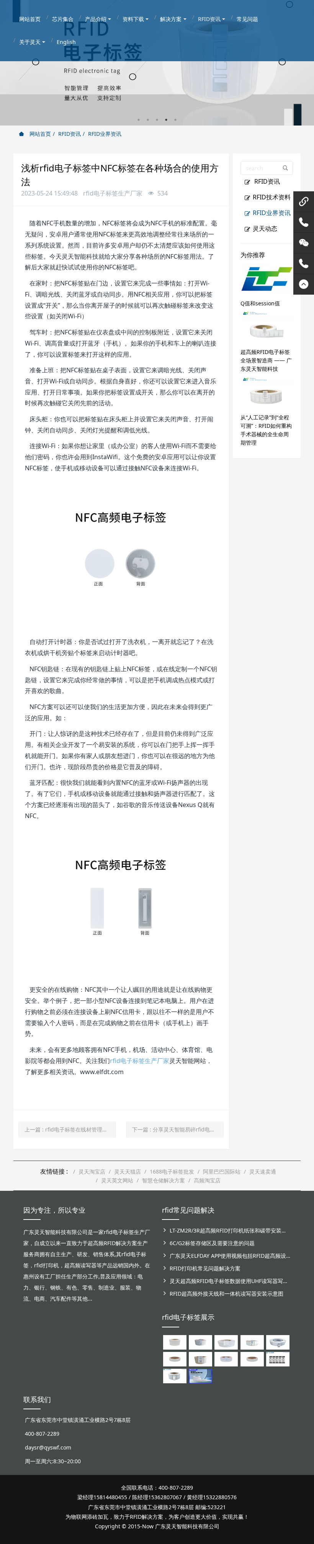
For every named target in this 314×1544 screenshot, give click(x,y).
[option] (157, 63)
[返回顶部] (303, 284)
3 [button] (157, 120)
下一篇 (178, 1129)
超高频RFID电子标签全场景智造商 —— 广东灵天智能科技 (266, 360)
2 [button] (148, 120)
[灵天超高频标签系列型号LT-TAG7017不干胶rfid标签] (277, 1358)
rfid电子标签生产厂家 (139, 1061)
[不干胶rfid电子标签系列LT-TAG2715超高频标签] (252, 1358)
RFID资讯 (69, 133)
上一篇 (70, 1129)
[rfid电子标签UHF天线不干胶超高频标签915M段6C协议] (174, 1375)
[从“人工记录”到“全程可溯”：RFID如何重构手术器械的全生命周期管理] (266, 392)
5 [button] (175, 120)
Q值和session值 (260, 303)
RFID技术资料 (272, 197)
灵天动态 (265, 228)
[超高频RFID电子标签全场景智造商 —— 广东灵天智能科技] (266, 326)
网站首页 (39, 133)
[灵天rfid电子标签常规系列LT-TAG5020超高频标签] (277, 1341)
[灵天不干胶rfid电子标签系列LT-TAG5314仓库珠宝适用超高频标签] (252, 1341)
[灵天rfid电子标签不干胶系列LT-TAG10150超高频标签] (200, 1358)
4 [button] (166, 120)
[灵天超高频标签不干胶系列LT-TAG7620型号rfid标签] (174, 1341)
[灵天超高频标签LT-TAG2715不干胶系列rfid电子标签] (174, 1358)
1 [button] (138, 120)
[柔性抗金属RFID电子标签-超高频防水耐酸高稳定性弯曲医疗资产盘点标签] (200, 1375)
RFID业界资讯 (104, 133)
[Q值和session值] (266, 278)
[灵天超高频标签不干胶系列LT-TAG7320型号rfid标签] (200, 1341)
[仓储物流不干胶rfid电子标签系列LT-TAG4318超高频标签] (226, 1358)
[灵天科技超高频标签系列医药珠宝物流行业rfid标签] (226, 1341)
